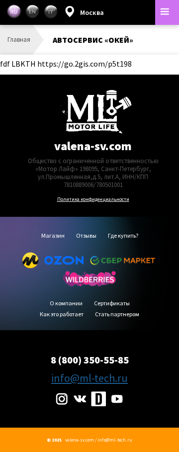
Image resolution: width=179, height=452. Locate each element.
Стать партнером (117, 314)
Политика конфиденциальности (93, 199)
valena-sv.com (93, 146)
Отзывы (86, 236)
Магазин (53, 236)
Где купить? (123, 236)
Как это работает (62, 314)
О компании (66, 303)
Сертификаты (112, 303)
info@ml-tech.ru (89, 378)
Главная (18, 39)
